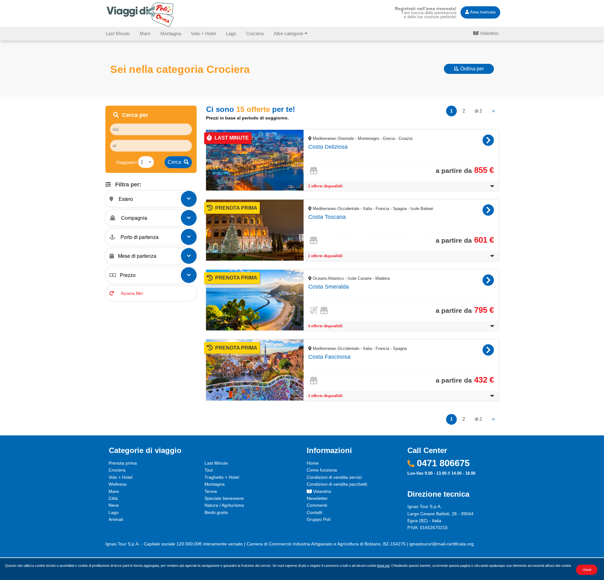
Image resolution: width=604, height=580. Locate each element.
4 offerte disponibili (325, 326)
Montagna (170, 33)
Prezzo (128, 275)
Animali (116, 519)
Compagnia (133, 217)
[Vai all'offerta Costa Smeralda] (488, 280)
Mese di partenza (137, 255)
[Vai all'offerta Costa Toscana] (488, 210)
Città (113, 498)
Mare (145, 33)
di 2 (478, 110)
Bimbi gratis (216, 512)
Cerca (176, 162)
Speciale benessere (224, 498)
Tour (208, 469)
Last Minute (118, 33)
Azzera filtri (131, 293)
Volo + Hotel (203, 33)
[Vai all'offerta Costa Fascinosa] (488, 350)
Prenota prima (123, 463)
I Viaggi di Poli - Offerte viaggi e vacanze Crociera (141, 14)
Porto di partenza (139, 236)
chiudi (586, 570)
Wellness (117, 484)
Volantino (488, 33)
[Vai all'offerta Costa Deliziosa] (488, 140)
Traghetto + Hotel (221, 477)
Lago (231, 33)
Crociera (255, 33)
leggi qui (383, 565)
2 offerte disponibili (325, 186)
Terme (210, 491)
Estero (125, 198)
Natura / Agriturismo (224, 505)
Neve (114, 505)
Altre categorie (289, 33)
